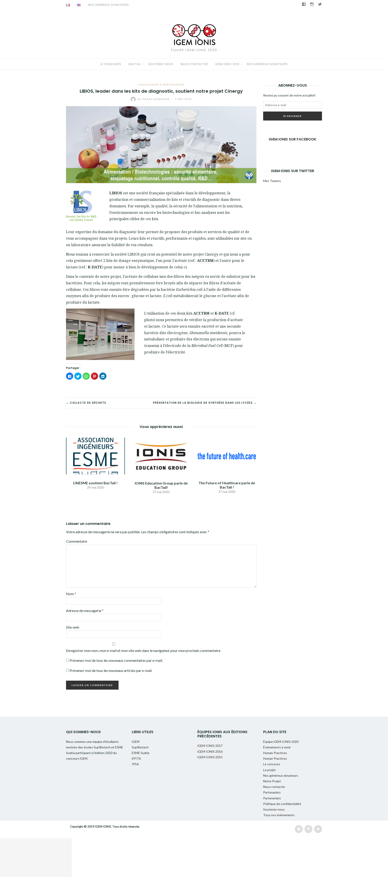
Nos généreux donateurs (108, 5)
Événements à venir (277, 747)
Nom (71, 594)
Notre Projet (272, 781)
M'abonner (292, 116)
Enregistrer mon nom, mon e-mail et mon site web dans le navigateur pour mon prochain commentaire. (143, 650)
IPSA (135, 764)
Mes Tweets (272, 181)
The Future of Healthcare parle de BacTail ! (226, 485)
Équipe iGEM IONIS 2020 (281, 741)
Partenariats (272, 792)
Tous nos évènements (279, 815)
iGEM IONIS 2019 (227, 64)
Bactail (135, 64)
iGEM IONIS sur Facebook (292, 139)
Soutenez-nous (160, 64)
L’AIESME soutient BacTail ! (95, 483)
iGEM (83, 758)
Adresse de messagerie (85, 610)
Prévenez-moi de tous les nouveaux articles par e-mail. (111, 670)
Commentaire (76, 541)
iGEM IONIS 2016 (210, 751)
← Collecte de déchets (86, 403)
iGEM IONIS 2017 (210, 746)
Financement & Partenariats (161, 84)
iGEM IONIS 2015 (210, 757)
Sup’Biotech (102, 747)
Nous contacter (194, 64)
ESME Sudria (140, 753)
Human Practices (275, 753)
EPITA (136, 758)
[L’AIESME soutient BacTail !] (95, 455)
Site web (72, 627)
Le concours (110, 64)
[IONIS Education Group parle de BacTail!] (161, 456)
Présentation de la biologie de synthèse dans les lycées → (204, 403)
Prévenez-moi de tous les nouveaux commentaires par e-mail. (116, 660)
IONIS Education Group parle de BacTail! (161, 485)
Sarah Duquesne (154, 99)
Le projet (269, 770)
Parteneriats (272, 798)
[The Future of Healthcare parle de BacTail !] (226, 455)
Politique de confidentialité (282, 804)
